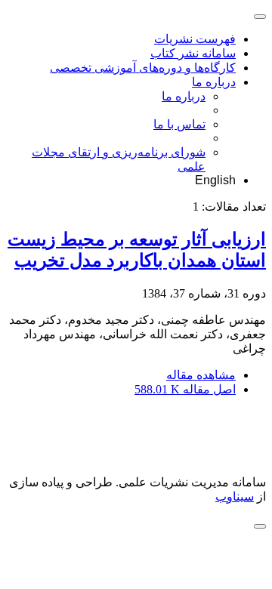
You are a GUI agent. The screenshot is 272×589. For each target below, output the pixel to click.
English (215, 180)
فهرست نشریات (195, 38)
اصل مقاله (185, 389)
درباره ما (214, 82)
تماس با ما (179, 124)
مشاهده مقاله (201, 375)
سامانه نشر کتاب (193, 53)
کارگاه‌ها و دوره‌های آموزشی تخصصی (143, 67)
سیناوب (234, 496)
